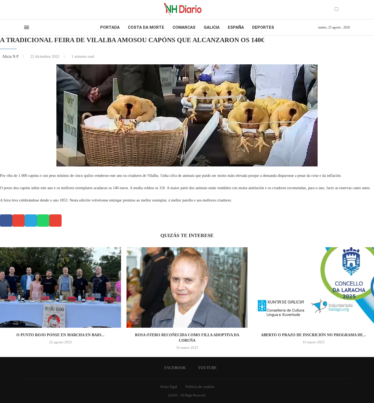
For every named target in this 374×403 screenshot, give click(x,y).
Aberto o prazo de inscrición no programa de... (313, 335)
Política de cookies (199, 387)
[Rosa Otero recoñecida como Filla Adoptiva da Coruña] (187, 287)
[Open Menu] (26, 27)
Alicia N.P (10, 56)
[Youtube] (30, 9)
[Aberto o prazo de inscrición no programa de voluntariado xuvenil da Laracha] (313, 287)
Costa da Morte (146, 27)
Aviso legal (168, 387)
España (236, 27)
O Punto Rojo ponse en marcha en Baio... (60, 335)
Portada (110, 27)
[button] (6, 220)
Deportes (263, 27)
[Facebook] (26, 9)
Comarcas (183, 27)
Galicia (212, 27)
